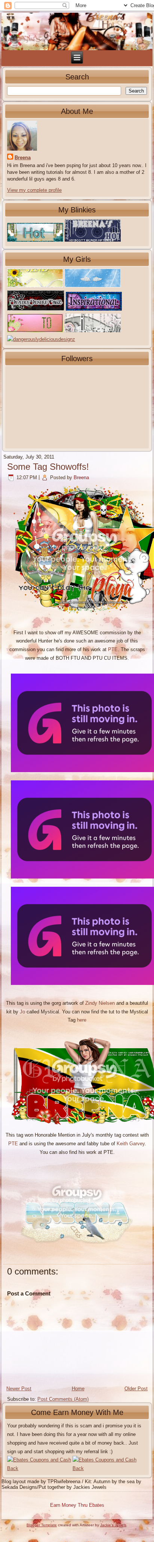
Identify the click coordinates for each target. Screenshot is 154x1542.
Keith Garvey (131, 1143)
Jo (22, 1012)
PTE (113, 649)
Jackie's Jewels (113, 1525)
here (81, 1020)
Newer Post (18, 1388)
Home (78, 1388)
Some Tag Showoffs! (48, 467)
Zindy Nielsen (100, 1003)
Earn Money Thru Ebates (77, 1505)
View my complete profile (34, 190)
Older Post (136, 1388)
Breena (23, 157)
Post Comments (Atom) (63, 1399)
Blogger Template (42, 1525)
